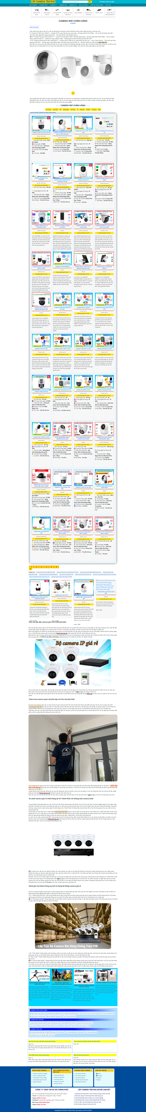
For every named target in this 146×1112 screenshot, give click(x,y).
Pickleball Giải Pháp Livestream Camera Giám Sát (62, 983)
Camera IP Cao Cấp (59, 1081)
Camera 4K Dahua (58, 1079)
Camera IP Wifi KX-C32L (41, 348)
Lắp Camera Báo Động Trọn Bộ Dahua (74, 1032)
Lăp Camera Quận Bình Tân (66, 574)
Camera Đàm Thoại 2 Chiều (39, 1077)
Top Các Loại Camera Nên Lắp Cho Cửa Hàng (104, 574)
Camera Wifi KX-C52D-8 (83, 307)
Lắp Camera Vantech (80, 1075)
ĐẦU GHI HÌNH (83, 5)
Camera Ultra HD (58, 1083)
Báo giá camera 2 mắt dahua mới (38, 1013)
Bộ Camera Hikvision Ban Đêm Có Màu (39, 1032)
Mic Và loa (48, 109)
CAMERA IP (53, 5)
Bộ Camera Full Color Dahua (57, 1032)
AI (77, 109)
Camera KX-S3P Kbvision (62, 266)
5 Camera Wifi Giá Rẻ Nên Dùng (38, 1023)
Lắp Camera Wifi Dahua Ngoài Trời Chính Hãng (41, 1025)
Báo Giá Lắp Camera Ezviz (81, 1055)
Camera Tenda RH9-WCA (41, 391)
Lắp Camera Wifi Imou (80, 1081)
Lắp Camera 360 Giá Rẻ (91, 1032)
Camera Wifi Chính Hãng (73, 21)
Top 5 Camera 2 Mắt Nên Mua (106, 1013)
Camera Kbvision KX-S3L (83, 389)
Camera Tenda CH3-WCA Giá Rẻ (41, 132)
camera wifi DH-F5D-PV (61, 595)
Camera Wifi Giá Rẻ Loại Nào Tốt (83, 574)
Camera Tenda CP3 (83, 180)
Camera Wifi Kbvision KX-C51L (62, 389)
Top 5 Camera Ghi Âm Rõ (69, 1016)
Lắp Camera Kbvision (80, 1073)
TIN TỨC (108, 5)
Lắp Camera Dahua (80, 1077)
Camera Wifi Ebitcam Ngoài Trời (62, 1025)
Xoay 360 (82, 109)
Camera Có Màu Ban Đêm (39, 1075)
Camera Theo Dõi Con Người (40, 1073)
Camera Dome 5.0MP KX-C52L (62, 348)
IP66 (99, 109)
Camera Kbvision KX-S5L (104, 389)
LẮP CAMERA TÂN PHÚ (43, 1)
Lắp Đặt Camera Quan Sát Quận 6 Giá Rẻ (61, 576)
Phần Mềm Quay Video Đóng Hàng (39, 1055)
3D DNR (88, 109)
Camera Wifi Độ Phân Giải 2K (68, 1023)
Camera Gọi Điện (37, 1081)
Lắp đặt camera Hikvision (81, 1079)
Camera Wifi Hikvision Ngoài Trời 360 (80, 1025)
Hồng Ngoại (66, 109)
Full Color (73, 109)
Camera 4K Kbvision (59, 1075)
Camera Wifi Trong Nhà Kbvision (85, 1023)
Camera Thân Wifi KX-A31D (83, 348)
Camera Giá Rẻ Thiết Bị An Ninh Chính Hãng (43, 112)
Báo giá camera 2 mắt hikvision (37, 1016)
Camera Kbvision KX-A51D (104, 348)
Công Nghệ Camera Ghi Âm (40, 1079)
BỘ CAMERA (33, 5)
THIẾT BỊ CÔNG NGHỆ (96, 5)
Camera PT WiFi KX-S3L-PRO (83, 487)
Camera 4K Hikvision (59, 1077)
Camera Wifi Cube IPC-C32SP (41, 437)
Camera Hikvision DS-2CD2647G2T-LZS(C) (67, 572)
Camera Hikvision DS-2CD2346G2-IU (48, 574)
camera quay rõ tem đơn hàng (90, 1013)
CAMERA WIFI (43, 5)
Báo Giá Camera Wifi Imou (53, 1013)
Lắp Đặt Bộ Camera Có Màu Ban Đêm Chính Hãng (42, 1035)
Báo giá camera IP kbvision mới (54, 1016)
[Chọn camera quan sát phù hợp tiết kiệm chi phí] (113, 12)
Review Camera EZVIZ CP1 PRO (106, 982)
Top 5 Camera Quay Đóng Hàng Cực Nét (72, 1013)
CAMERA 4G (72, 5)
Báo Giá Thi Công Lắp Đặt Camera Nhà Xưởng (42, 1041)
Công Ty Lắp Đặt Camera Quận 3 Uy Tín (39, 576)
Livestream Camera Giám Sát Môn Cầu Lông (40, 983)
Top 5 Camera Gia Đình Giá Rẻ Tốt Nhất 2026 (87, 1041)
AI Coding (94, 109)
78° (60, 109)
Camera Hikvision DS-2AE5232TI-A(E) (45, 572)
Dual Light (55, 109)
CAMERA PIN (63, 5)
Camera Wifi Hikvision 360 (53, 1023)
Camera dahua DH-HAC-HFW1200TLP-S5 (90, 572)
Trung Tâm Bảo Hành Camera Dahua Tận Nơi (84, 986)
